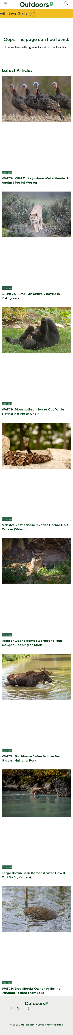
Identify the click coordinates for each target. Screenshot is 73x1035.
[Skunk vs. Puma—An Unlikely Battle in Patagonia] (36, 214)
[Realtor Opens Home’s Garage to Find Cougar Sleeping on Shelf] (36, 560)
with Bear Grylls (13, 13)
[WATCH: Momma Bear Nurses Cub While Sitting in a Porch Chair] (36, 329)
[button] (6, 3)
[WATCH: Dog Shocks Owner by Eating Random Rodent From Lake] (36, 908)
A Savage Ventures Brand (49, 1024)
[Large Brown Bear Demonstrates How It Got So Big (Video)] (36, 792)
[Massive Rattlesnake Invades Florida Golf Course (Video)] (36, 445)
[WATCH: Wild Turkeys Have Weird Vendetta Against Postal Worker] (36, 98)
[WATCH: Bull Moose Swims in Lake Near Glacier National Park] (36, 676)
